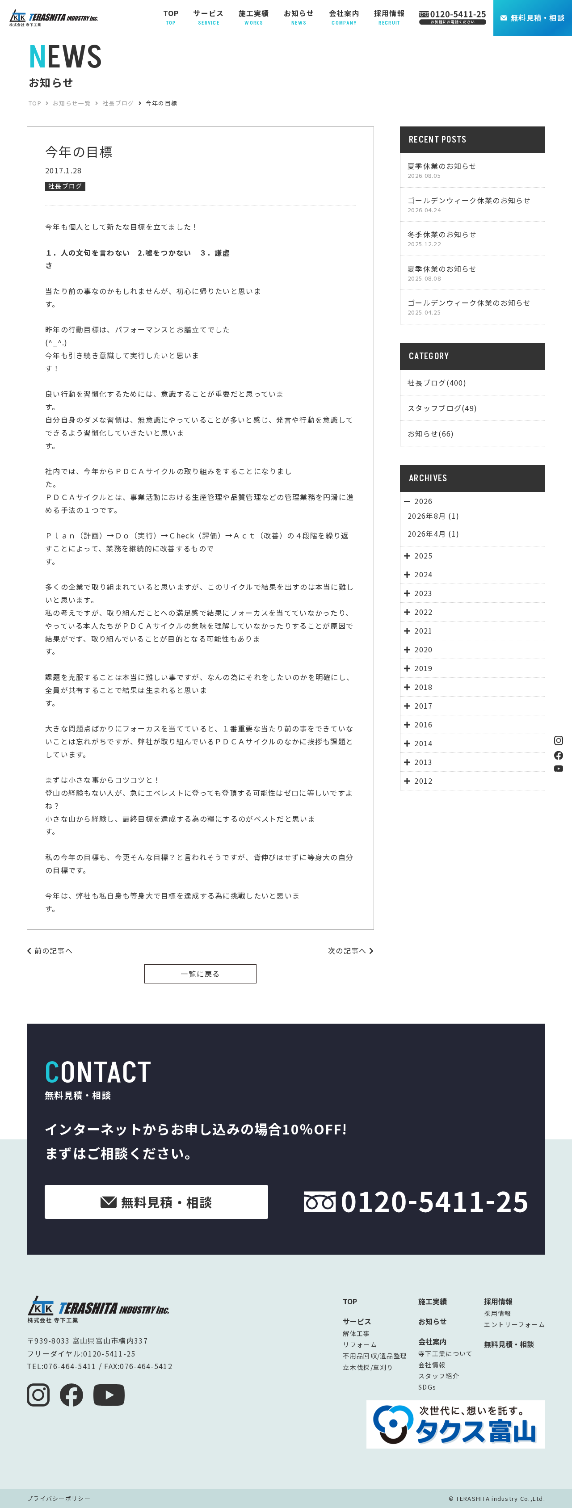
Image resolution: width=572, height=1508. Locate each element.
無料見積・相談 (538, 17)
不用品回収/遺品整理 (375, 1355)
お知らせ (432, 1321)
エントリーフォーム (514, 1324)
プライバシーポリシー (59, 1498)
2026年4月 (427, 533)
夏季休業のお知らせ (442, 170)
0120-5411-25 (109, 1353)
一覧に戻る (201, 973)
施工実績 (432, 1301)
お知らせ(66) (431, 433)
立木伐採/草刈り (368, 1367)
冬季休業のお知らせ (442, 238)
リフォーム (360, 1344)
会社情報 (432, 1364)
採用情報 (497, 1313)
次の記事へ (348, 950)
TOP (350, 1301)
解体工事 (356, 1333)
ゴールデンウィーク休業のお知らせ (469, 204)
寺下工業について (445, 1353)
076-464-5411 (70, 1366)
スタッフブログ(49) (442, 408)
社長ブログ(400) (437, 382)
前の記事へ (52, 950)
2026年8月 (427, 515)
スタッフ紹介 (438, 1375)
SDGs (427, 1386)
